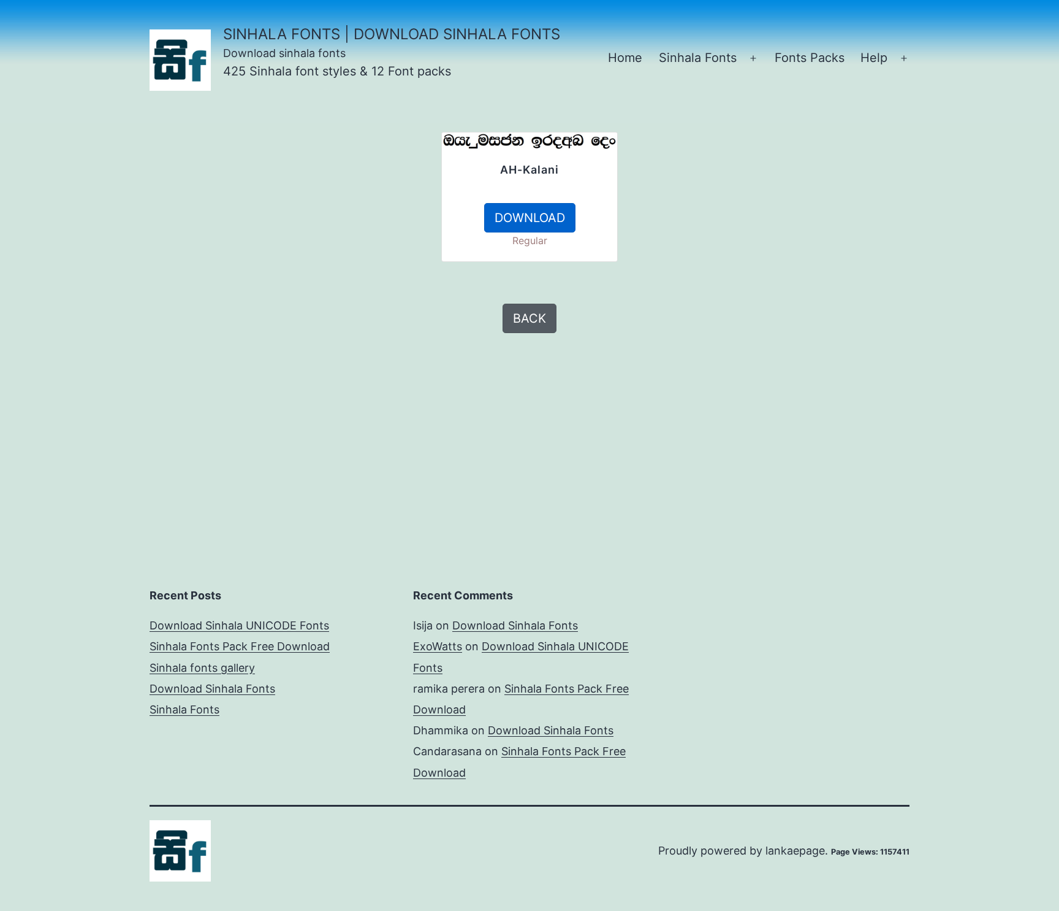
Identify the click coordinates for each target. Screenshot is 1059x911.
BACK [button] (529, 318)
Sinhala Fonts (698, 57)
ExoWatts (437, 646)
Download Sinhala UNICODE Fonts (239, 625)
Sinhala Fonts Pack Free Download (240, 646)
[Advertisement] (296, 218)
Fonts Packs (810, 57)
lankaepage (795, 850)
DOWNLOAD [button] (530, 217)
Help (873, 57)
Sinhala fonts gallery (202, 667)
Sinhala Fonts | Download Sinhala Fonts (391, 34)
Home (625, 57)
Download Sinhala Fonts (212, 688)
